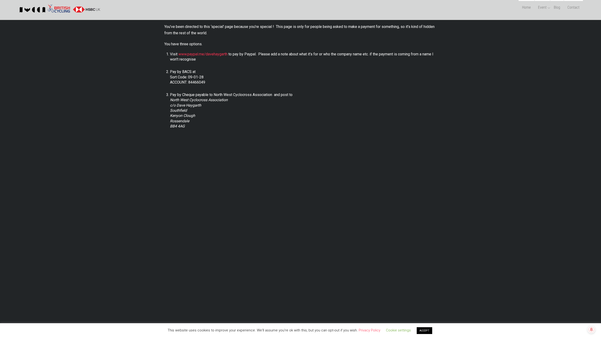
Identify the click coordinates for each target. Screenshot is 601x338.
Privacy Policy (369, 330)
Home (526, 7)
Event (542, 7)
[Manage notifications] (591, 329)
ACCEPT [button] (424, 330)
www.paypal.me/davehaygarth (202, 54)
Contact (573, 7)
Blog (557, 7)
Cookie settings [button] (398, 330)
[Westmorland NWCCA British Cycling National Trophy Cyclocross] (59, 12)
